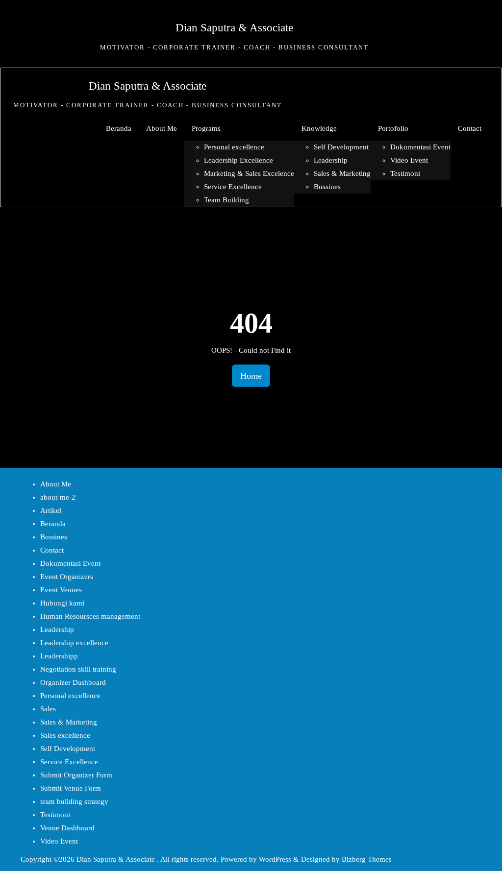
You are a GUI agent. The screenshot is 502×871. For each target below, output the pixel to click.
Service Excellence (69, 762)
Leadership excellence (74, 643)
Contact (52, 550)
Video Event (59, 841)
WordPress (275, 859)
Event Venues (61, 590)
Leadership (57, 629)
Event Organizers (66, 577)
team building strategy (74, 801)
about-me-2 (57, 497)
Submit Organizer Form (76, 775)
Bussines (53, 537)
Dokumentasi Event (70, 563)
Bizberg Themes (367, 859)
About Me (55, 484)
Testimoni (55, 815)
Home (251, 376)
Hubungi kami (62, 603)
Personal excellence (70, 696)
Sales (48, 709)
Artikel (50, 510)
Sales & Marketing (68, 722)
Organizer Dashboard (73, 682)
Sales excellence (65, 735)
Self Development (67, 748)
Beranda (53, 524)
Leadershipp (59, 656)
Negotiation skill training (78, 669)
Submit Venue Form (70, 788)
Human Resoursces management (90, 616)
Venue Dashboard (67, 828)
